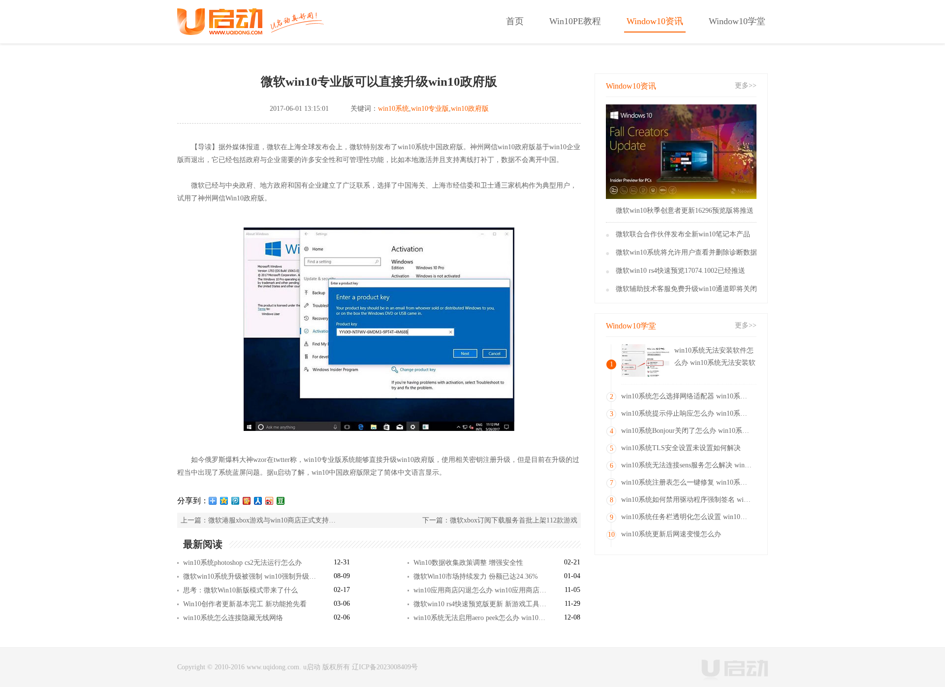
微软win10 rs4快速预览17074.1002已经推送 (680, 270)
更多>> (745, 85)
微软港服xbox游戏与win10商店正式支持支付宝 (272, 520)
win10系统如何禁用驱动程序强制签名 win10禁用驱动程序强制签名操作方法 (687, 499)
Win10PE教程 (575, 21)
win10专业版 (430, 108)
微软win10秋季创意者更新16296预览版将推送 (685, 210)
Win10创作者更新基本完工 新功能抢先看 (245, 604)
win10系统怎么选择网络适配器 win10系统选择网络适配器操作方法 (687, 396)
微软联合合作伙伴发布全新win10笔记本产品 (683, 234)
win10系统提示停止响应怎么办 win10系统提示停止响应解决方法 (687, 413)
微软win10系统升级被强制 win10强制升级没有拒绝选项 (249, 576)
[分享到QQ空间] (224, 501)
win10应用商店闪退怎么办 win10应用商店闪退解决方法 (480, 590)
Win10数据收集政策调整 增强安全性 (468, 562)
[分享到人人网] (258, 501)
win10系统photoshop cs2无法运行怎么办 (242, 562)
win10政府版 (470, 108)
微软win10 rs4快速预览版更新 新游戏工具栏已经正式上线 (480, 604)
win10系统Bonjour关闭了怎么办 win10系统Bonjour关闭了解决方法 (687, 430)
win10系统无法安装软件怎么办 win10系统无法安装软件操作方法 (715, 358)
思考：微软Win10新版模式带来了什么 (240, 590)
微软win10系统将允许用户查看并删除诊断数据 (686, 252)
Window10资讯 (655, 21)
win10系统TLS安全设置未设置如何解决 (681, 448)
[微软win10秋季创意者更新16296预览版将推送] (681, 151)
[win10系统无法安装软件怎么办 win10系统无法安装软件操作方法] (645, 360)
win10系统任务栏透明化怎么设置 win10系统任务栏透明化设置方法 (687, 517)
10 (611, 534)
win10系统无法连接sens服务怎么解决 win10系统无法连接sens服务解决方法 (687, 465)
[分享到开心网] (247, 501)
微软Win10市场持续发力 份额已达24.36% (475, 576)
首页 (515, 21)
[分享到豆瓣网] (281, 501)
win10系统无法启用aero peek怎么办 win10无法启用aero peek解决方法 (480, 618)
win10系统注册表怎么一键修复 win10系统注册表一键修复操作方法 (687, 482)
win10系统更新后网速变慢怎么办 (671, 534)
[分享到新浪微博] (269, 501)
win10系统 (393, 108)
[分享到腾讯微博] (235, 501)
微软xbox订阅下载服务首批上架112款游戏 (513, 520)
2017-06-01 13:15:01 (299, 108)
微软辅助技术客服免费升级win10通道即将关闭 (686, 289)
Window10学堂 (737, 21)
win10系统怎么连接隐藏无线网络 (233, 618)
